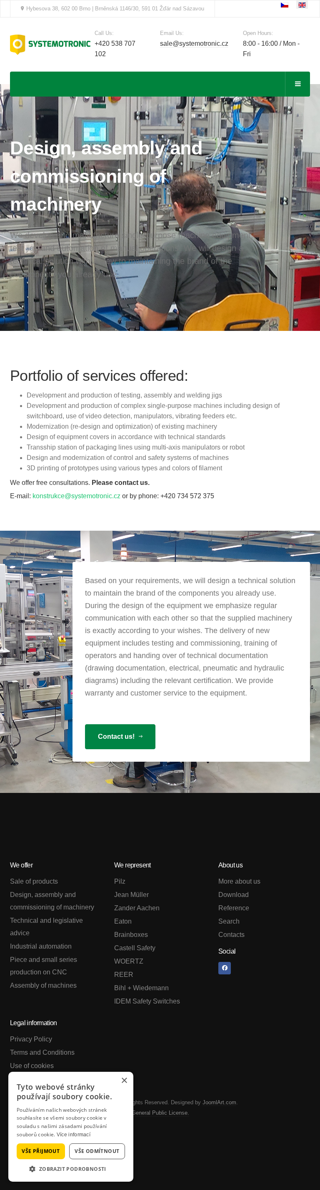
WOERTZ (128, 961)
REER (123, 974)
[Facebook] (224, 968)
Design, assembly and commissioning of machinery (52, 901)
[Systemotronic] (50, 45)
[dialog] (70, 1127)
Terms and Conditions (42, 1052)
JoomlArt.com (219, 1102)
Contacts (231, 934)
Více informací (73, 1135)
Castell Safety (134, 948)
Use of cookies (32, 1065)
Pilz (119, 881)
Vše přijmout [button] (41, 1151)
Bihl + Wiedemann (141, 987)
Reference (233, 908)
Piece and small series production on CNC (43, 966)
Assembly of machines (43, 985)
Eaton (123, 921)
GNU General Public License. (153, 1113)
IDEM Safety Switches (147, 1001)
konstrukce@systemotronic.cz (76, 495)
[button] (71, 1169)
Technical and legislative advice (46, 927)
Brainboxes (131, 934)
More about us (239, 881)
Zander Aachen (137, 908)
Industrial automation (41, 946)
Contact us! (117, 736)
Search (229, 921)
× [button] (124, 1081)
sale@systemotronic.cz (194, 43)
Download (233, 894)
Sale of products (34, 881)
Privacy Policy (31, 1039)
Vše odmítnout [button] (97, 1151)
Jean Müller (131, 894)
